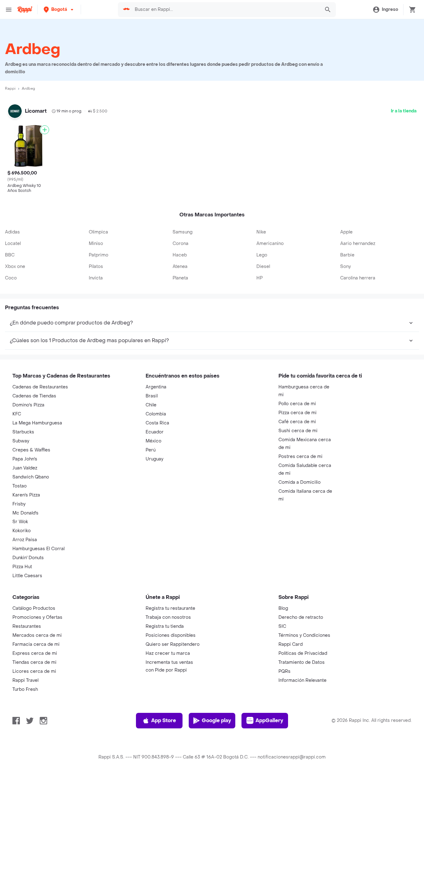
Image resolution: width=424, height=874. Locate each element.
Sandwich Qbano (30, 571)
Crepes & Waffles (31, 544)
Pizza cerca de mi (297, 507)
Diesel (263, 361)
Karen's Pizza (26, 589)
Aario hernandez (357, 338)
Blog (283, 703)
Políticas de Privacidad (302, 748)
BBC (10, 349)
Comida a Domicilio (299, 577)
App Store (163, 815)
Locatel (13, 338)
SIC (282, 721)
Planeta (180, 372)
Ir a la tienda (404, 111)
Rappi (10, 88)
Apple (346, 326)
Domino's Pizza (28, 499)
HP (259, 372)
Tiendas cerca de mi (34, 757)
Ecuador (155, 526)
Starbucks (23, 526)
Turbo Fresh (25, 784)
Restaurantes (26, 721)
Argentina (156, 481)
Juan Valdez (24, 562)
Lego (261, 349)
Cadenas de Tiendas (34, 490)
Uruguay (154, 553)
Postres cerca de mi (300, 551)
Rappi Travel (25, 775)
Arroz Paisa (24, 634)
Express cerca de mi (34, 748)
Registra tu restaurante (170, 703)
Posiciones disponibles (171, 730)
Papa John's (24, 553)
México (153, 535)
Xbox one (15, 361)
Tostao (19, 580)
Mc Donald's (25, 607)
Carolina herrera (357, 372)
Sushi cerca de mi (298, 525)
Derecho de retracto (300, 712)
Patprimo (98, 349)
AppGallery (269, 815)
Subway (20, 535)
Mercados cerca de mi (37, 730)
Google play (216, 815)
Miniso (96, 338)
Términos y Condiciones (304, 730)
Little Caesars (27, 670)
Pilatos (96, 361)
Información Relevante (302, 775)
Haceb (180, 349)
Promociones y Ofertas (37, 712)
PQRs (284, 766)
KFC (16, 508)
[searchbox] (225, 9)
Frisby (18, 598)
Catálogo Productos (33, 703)
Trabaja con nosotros (168, 712)
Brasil (152, 490)
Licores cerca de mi (34, 766)
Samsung (182, 326)
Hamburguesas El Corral (38, 643)
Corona (180, 338)
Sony (345, 361)
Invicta (96, 372)
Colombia (156, 508)
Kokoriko (21, 625)
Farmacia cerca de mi (36, 739)
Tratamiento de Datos (301, 757)
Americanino (270, 338)
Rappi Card (290, 739)
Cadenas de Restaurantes (40, 481)
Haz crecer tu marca (168, 748)
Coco (11, 372)
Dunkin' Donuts (28, 652)
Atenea (180, 361)
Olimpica (98, 326)
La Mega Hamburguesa (37, 517)
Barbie (347, 349)
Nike (261, 326)
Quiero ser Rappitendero (173, 739)
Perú (151, 544)
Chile (151, 499)
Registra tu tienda (165, 721)
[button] (59, 9)
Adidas (12, 326)
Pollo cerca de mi (297, 498)
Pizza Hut (22, 661)
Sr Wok (20, 616)
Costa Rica (157, 517)
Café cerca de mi (297, 516)
